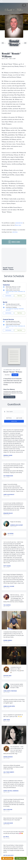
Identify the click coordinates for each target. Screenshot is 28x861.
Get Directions (8, 295)
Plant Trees (19, 295)
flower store (18, 225)
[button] (14, 620)
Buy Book (15, 374)
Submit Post (14, 421)
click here (14, 232)
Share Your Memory (9, 397)
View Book (7, 374)
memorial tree (19, 223)
